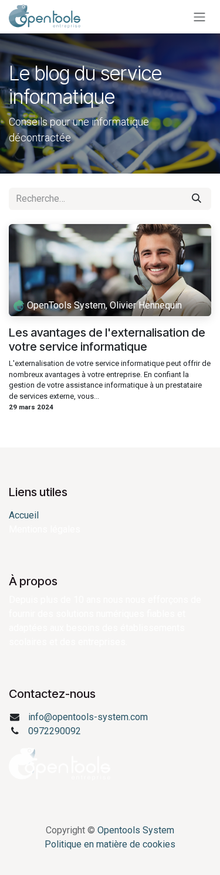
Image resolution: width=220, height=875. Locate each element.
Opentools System (135, 830)
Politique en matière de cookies (110, 844)
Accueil (24, 515)
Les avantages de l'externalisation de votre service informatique (107, 339)
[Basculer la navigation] (199, 17)
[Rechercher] (196, 199)
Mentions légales (44, 529)
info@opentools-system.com (88, 717)
